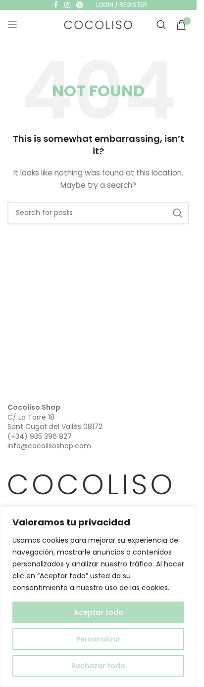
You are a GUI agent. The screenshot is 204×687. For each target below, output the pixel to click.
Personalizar (98, 639)
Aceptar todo (98, 612)
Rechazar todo (98, 666)
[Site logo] (98, 24)
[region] (98, 596)
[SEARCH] (177, 213)
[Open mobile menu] (12, 25)
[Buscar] (161, 25)
